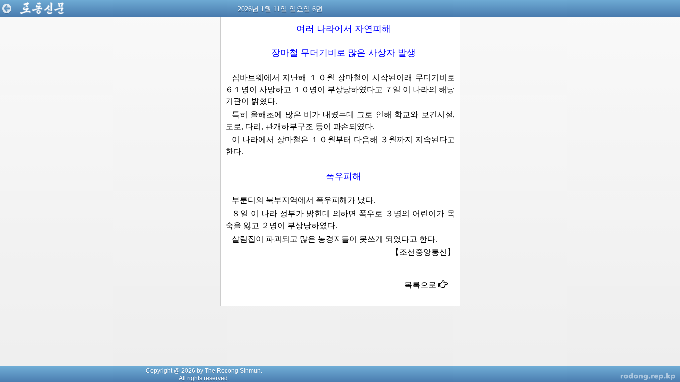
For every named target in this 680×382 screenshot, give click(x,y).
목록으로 (421, 285)
